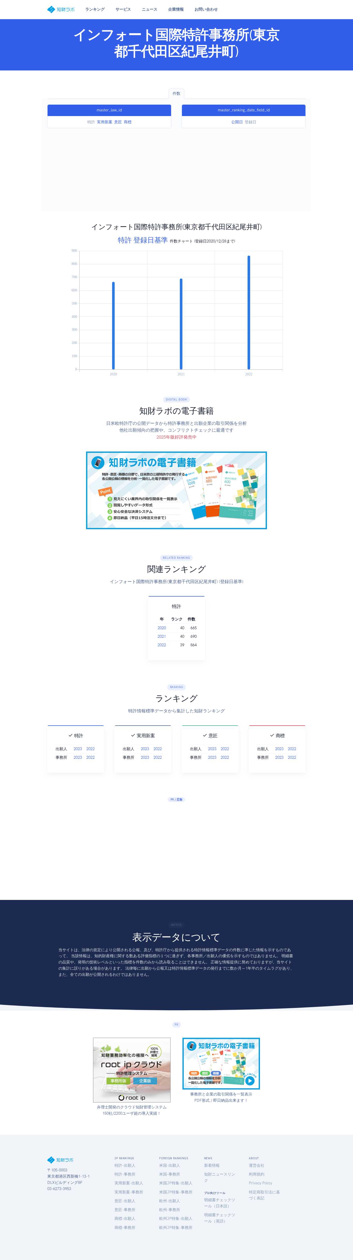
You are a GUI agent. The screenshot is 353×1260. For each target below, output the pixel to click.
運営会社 (256, 1165)
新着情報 (212, 1165)
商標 (128, 122)
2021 (162, 636)
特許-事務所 (124, 1174)
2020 (162, 628)
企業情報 (176, 9)
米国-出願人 (169, 1165)
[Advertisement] (176, 167)
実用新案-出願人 (128, 1183)
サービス (123, 9)
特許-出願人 (124, 1165)
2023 (78, 749)
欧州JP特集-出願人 (176, 1218)
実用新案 (104, 122)
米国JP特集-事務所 (176, 1192)
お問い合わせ (206, 9)
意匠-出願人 (124, 1201)
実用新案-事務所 (128, 1192)
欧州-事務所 (169, 1209)
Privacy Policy (260, 1183)
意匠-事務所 (124, 1209)
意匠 (118, 122)
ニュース (149, 9)
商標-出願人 (124, 1218)
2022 (162, 645)
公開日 (237, 122)
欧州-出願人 (169, 1201)
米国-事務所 (169, 1174)
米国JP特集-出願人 (176, 1183)
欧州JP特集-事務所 (176, 1227)
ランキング (95, 9)
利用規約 (256, 1174)
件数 (176, 93)
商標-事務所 (124, 1227)
